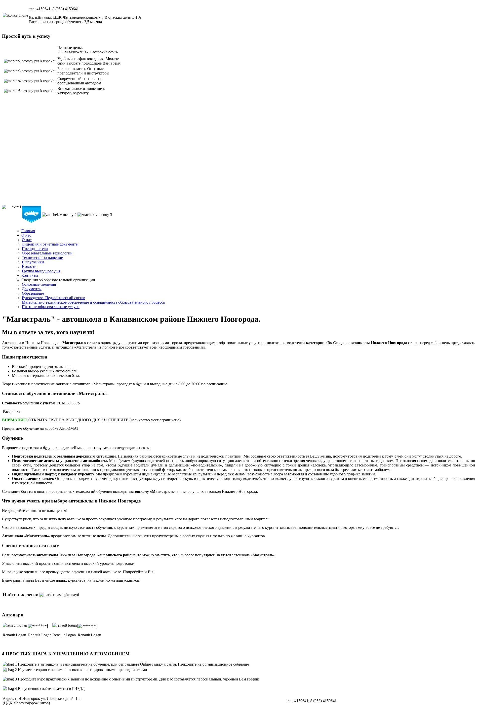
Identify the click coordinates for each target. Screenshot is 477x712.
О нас (26, 235)
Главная (28, 231)
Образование (33, 293)
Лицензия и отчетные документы (50, 244)
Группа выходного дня (41, 271)
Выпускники (33, 262)
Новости (29, 266)
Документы (31, 289)
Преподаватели (35, 249)
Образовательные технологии (47, 253)
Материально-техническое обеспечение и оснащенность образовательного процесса (93, 302)
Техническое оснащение (42, 257)
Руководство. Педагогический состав (53, 298)
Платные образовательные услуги (51, 307)
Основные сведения (39, 284)
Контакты (29, 275)
